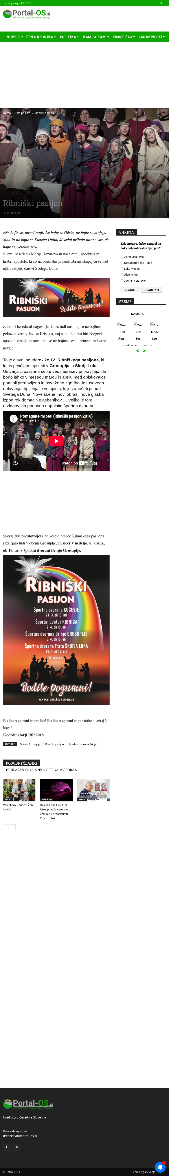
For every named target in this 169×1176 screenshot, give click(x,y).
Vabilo (7, 799)
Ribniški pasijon (54, 744)
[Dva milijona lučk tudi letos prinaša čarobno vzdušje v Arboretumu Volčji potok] (56, 790)
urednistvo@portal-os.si (20, 1136)
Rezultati (151, 290)
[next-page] (13, 827)
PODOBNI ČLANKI (21, 763)
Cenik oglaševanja (144, 1172)
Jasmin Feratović (135, 280)
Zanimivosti (150, 37)
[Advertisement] (84, 75)
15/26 (141, 335)
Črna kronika (39, 37)
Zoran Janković (134, 256)
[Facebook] (154, 3)
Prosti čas (122, 37)
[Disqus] (56, 900)
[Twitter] (161, 3)
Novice (13, 37)
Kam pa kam (94, 37)
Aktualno (46, 799)
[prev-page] (6, 827)
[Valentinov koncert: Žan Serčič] (19, 790)
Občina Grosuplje (30, 744)
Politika (68, 37)
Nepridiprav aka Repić (138, 262)
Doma (7, 113)
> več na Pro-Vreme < (141, 345)
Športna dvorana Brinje (83, 744)
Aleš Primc (131, 274)
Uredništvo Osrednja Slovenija (24, 1117)
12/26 (157, 335)
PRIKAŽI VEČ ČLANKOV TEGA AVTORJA (41, 769)
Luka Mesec (132, 268)
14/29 (124, 335)
